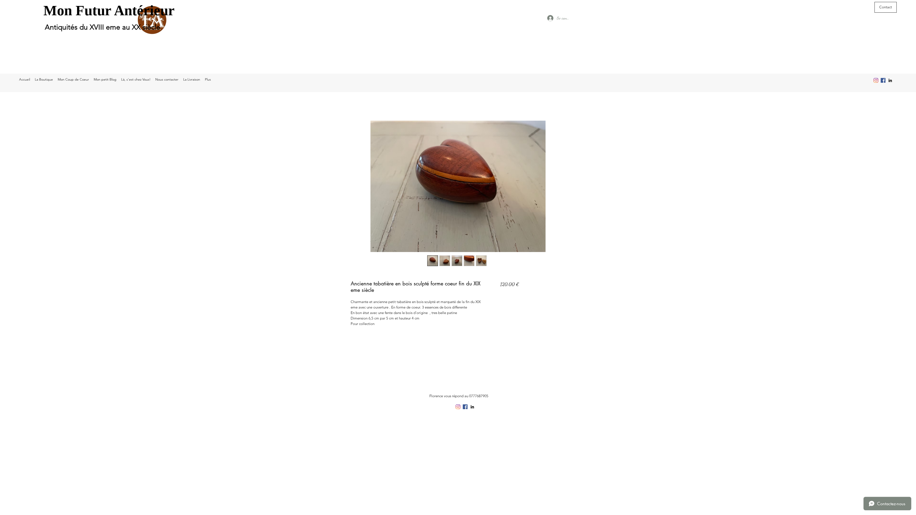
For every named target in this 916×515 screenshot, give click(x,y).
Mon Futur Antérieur (109, 10)
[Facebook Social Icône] (883, 80)
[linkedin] (890, 80)
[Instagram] (876, 80)
